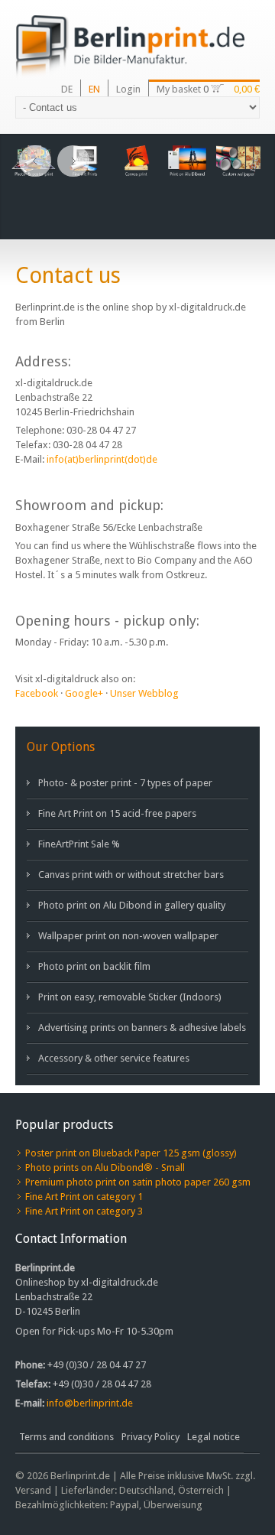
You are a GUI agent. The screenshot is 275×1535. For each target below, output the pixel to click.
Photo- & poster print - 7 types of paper (125, 783)
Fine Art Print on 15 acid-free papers (117, 813)
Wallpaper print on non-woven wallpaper (128, 935)
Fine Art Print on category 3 (84, 1211)
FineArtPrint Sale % (79, 844)
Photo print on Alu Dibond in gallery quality (131, 905)
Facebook (36, 693)
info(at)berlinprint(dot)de (102, 459)
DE (67, 89)
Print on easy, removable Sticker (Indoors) (130, 997)
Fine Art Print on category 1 (84, 1196)
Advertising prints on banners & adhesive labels (142, 1027)
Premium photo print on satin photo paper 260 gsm (138, 1182)
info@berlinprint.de (90, 1403)
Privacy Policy (150, 1436)
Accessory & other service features (113, 1058)
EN (94, 89)
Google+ (84, 693)
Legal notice (213, 1436)
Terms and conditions (66, 1436)
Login (128, 89)
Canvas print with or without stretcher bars (131, 874)
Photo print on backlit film (94, 966)
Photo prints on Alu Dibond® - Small (105, 1167)
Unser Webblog (144, 693)
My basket (180, 89)
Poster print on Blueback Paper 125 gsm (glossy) (131, 1153)
